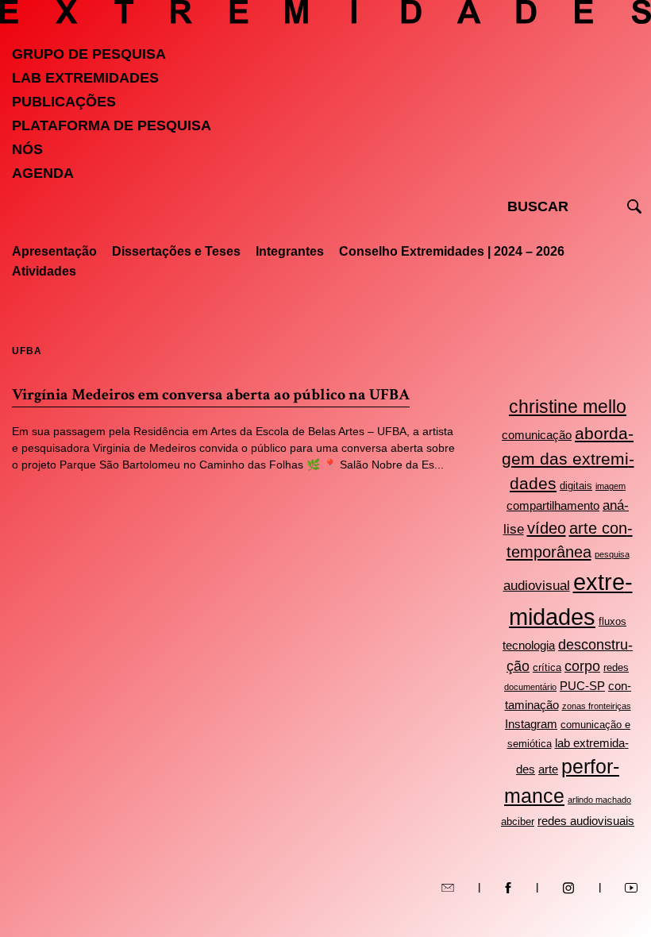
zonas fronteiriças (596, 706)
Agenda (43, 173)
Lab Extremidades (85, 78)
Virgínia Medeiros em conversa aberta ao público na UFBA (211, 394)
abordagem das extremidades (568, 458)
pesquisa (612, 554)
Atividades (44, 271)
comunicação (537, 435)
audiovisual (536, 585)
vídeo (546, 528)
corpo (582, 666)
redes (616, 667)
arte (548, 769)
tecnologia (529, 645)
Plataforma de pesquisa (111, 125)
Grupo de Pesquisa (89, 54)
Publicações (64, 102)
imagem (610, 486)
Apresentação (54, 251)
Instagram (531, 724)
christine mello (567, 406)
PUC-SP (582, 685)
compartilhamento (553, 505)
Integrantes (290, 251)
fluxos (612, 621)
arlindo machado (599, 799)
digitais (576, 486)
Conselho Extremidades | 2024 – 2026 (451, 251)
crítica (547, 667)
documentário (530, 687)
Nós (27, 149)
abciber (517, 821)
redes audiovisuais (585, 820)
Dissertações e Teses (176, 251)
